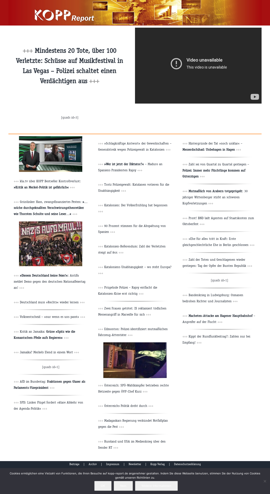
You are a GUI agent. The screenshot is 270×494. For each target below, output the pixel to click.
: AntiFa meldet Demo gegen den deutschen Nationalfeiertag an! (49, 281)
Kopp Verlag (157, 464)
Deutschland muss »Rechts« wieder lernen (52, 302)
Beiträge (74, 464)
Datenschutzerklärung (187, 464)
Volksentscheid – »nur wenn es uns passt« (52, 317)
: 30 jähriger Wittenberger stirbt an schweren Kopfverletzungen (215, 197)
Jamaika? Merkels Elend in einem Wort (49, 352)
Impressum (112, 464)
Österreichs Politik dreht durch (128, 406)
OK (103, 485)
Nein (123, 485)
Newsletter (135, 464)
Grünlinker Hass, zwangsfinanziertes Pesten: (51, 208)
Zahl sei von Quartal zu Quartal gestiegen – (215, 170)
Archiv (93, 464)
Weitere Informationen (156, 485)
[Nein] (265, 481)
